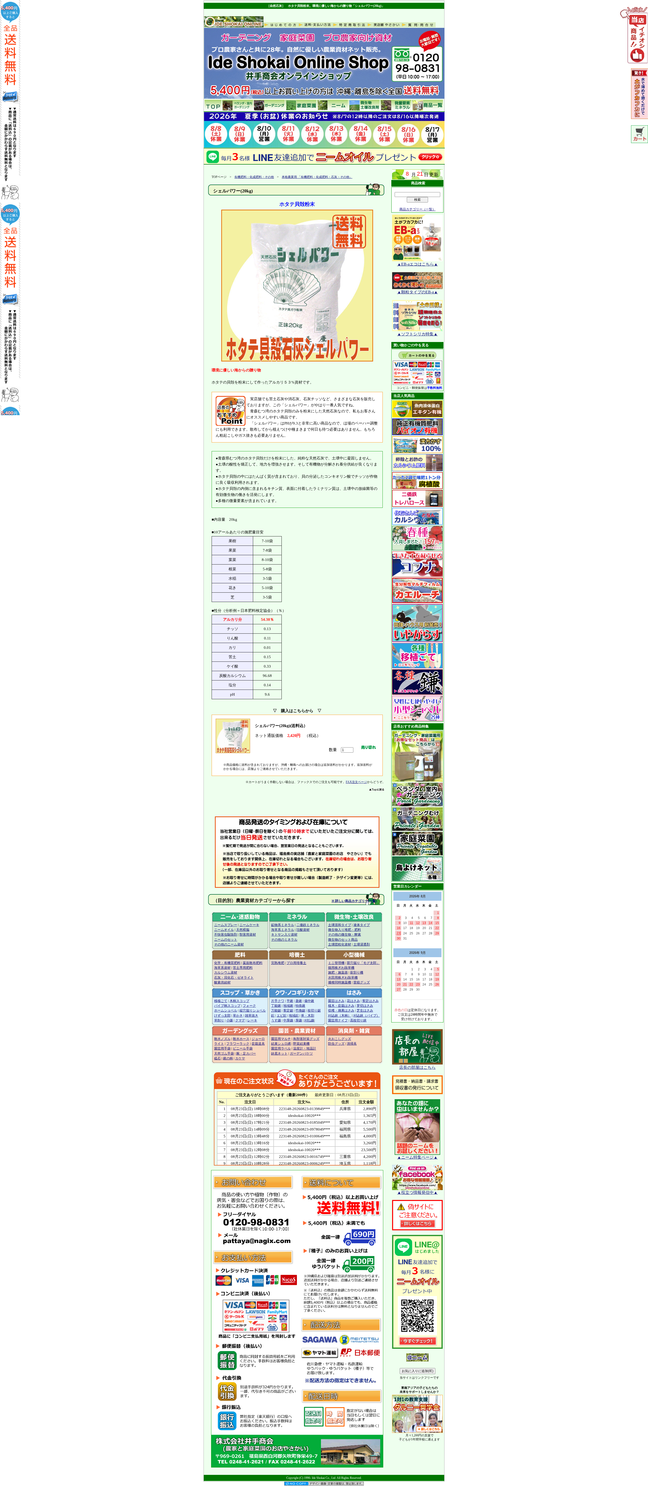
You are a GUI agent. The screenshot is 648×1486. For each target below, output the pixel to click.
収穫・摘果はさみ (341, 1010)
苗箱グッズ (361, 982)
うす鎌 (276, 1020)
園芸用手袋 (222, 1048)
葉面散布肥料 (252, 963)
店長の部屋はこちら (417, 1067)
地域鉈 (294, 1015)
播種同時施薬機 (339, 982)
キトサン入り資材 (284, 934)
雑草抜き (251, 1015)
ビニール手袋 (243, 1048)
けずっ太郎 (222, 1015)
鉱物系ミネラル (282, 925)
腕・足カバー (246, 1053)
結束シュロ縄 (281, 1044)
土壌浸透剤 (361, 944)
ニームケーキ (249, 925)
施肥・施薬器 (338, 972)
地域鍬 (288, 1006)
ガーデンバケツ (301, 1053)
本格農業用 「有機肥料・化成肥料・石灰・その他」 (317, 177)
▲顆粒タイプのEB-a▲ (417, 292)
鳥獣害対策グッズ (306, 1039)
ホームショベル (225, 1010)
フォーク (249, 1006)
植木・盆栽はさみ (341, 1006)
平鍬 (290, 1001)
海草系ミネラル (282, 930)
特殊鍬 (300, 1006)
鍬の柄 (228, 1058)
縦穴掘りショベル (252, 1010)
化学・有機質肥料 (227, 963)
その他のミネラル (284, 939)
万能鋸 (276, 1010)
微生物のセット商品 (343, 939)
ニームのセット (225, 939)
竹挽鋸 (300, 1010)
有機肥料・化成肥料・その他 (254, 177)
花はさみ (353, 1001)
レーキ (252, 1020)
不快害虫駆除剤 (225, 934)
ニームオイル (224, 930)
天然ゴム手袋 (224, 1053)
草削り (219, 1020)
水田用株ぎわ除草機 (343, 977)
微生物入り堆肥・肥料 (344, 930)
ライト (219, 1044)
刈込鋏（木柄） (339, 1015)
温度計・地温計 (304, 1048)
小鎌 (229, 1020)
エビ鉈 (282, 1015)
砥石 (217, 1058)
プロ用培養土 (296, 963)
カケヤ (240, 1058)
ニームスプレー (225, 925)
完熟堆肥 (277, 963)
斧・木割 (307, 1015)
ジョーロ (258, 1039)
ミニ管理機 (336, 963)
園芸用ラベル (281, 1048)
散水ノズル (222, 1039)
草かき (238, 1015)
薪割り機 (356, 972)
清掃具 (352, 1044)
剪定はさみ (370, 1001)
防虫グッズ (336, 1044)
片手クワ (277, 1001)
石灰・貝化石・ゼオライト (234, 977)
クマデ (240, 1020)
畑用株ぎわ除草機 (341, 968)
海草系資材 (222, 968)
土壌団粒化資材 (339, 944)
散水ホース (241, 1039)
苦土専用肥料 (243, 968)
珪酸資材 (303, 930)
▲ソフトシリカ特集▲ (417, 334)
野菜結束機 (301, 1044)
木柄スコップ (239, 1001)
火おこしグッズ (339, 1039)
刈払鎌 (309, 1020)
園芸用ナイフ (338, 1020)
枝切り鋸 (314, 1010)
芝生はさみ (365, 1010)
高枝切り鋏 (358, 1020)
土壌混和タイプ (339, 925)
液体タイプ (361, 925)
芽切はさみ (365, 1006)
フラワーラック (237, 1044)
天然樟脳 (242, 930)
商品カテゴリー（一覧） (417, 209)
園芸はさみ (336, 1001)
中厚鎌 (288, 1020)
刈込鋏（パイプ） (366, 1015)
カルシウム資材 (225, 972)
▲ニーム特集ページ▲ (417, 1157)
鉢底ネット (279, 1053)
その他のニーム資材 (229, 944)
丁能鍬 (276, 1006)
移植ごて (220, 1001)
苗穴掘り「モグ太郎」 (363, 963)
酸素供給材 (222, 982)
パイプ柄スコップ (227, 1006)
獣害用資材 (247, 934)
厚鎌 (298, 1020)
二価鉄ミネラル (307, 925)
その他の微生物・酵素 (344, 934)
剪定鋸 (288, 1010)
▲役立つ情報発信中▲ (417, 1192)
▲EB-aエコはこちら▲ (417, 264)
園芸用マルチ (281, 1039)
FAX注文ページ (356, 782)
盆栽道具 (258, 1044)
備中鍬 (309, 1001)
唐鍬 (298, 1001)
